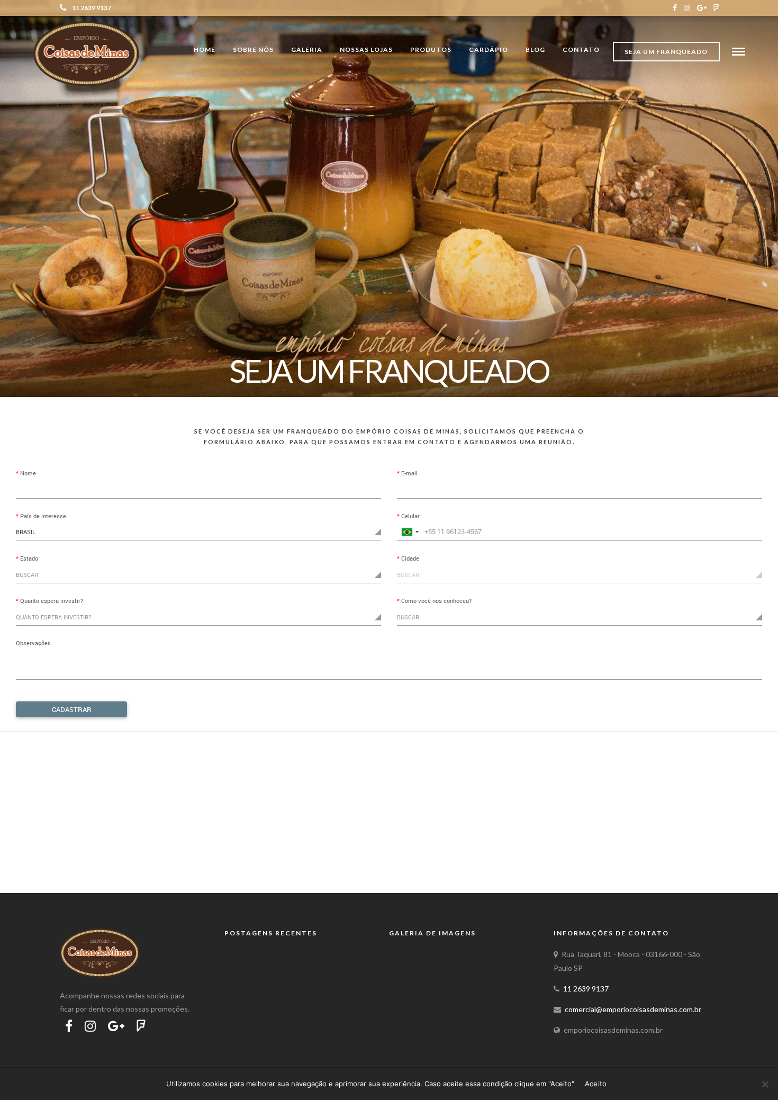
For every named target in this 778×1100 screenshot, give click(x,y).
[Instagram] (687, 8)
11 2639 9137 (91, 8)
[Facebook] (675, 8)
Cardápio (488, 49)
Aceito (596, 1083)
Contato (581, 49)
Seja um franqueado (666, 52)
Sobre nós (253, 49)
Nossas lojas (366, 49)
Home (204, 49)
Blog (535, 49)
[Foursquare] (716, 8)
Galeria (306, 49)
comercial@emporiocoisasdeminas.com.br (633, 1009)
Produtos (430, 49)
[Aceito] (764, 1084)
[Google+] (702, 8)
